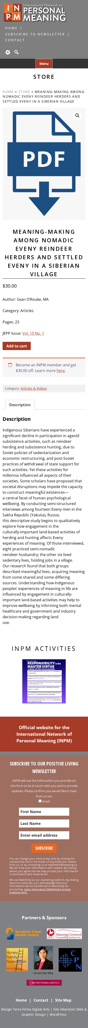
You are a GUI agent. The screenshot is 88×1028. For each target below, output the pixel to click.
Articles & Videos (34, 388)
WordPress (58, 1014)
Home (11, 28)
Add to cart (16, 346)
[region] (44, 681)
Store (24, 91)
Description (20, 404)
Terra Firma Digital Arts (31, 1009)
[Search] (16, 52)
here (61, 370)
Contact (15, 40)
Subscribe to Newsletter (35, 34)
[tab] (20, 405)
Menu (44, 63)
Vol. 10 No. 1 (33, 333)
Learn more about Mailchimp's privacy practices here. (40, 890)
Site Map (63, 1000)
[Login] (7, 52)
